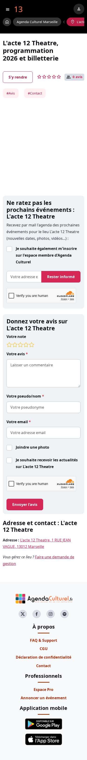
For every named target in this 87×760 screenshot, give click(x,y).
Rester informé (61, 276)
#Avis (10, 93)
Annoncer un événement (44, 697)
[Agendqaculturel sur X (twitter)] (23, 614)
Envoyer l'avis (24, 504)
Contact (43, 665)
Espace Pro (43, 689)
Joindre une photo (32, 447)
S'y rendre (18, 77)
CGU (44, 648)
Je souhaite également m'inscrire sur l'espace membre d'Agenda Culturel (46, 255)
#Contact (35, 93)
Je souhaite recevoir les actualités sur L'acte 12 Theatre (47, 463)
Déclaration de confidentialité (43, 657)
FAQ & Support (43, 640)
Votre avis (16, 353)
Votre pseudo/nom (24, 396)
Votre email (17, 421)
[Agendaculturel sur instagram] (50, 614)
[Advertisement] (43, 146)
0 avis (78, 77)
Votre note (16, 336)
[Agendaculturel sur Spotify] (64, 614)
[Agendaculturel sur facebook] (36, 614)
